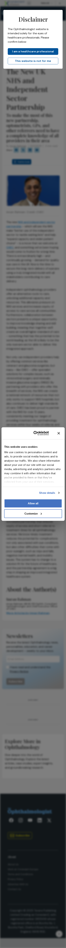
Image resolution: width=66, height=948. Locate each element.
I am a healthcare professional (33, 51)
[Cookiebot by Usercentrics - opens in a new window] (36, 433)
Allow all (33, 503)
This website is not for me (33, 61)
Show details (47, 492)
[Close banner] (58, 433)
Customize (31, 513)
